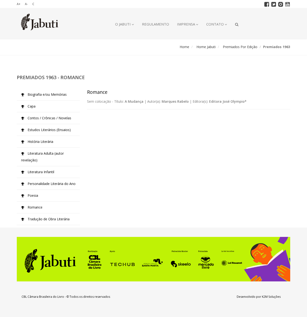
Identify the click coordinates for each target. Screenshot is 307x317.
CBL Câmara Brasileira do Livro (43, 297)
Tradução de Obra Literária (48, 219)
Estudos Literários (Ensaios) (49, 129)
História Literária (40, 141)
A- (26, 4)
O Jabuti (123, 24)
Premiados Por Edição (240, 46)
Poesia (32, 195)
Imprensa (186, 24)
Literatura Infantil (40, 172)
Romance (34, 207)
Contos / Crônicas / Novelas (49, 118)
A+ (18, 4)
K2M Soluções (271, 297)
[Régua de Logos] (153, 259)
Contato (215, 24)
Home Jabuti (206, 46)
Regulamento (155, 24)
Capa (31, 106)
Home (184, 46)
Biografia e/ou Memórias (47, 94)
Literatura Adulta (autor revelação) (42, 156)
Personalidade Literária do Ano (51, 183)
